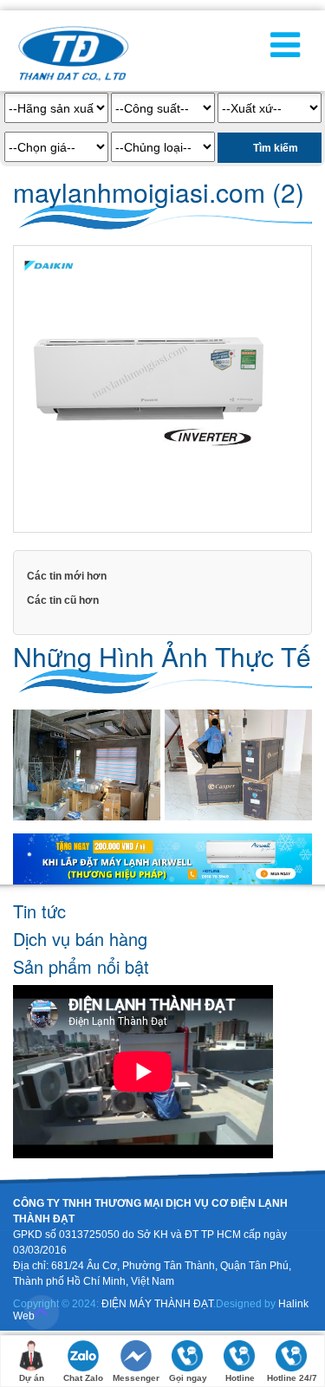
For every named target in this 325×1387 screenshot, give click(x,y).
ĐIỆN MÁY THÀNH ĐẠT (157, 1304)
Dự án (31, 1378)
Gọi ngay (188, 1378)
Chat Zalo (83, 1378)
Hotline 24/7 (292, 1378)
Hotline (240, 1378)
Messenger (136, 1378)
